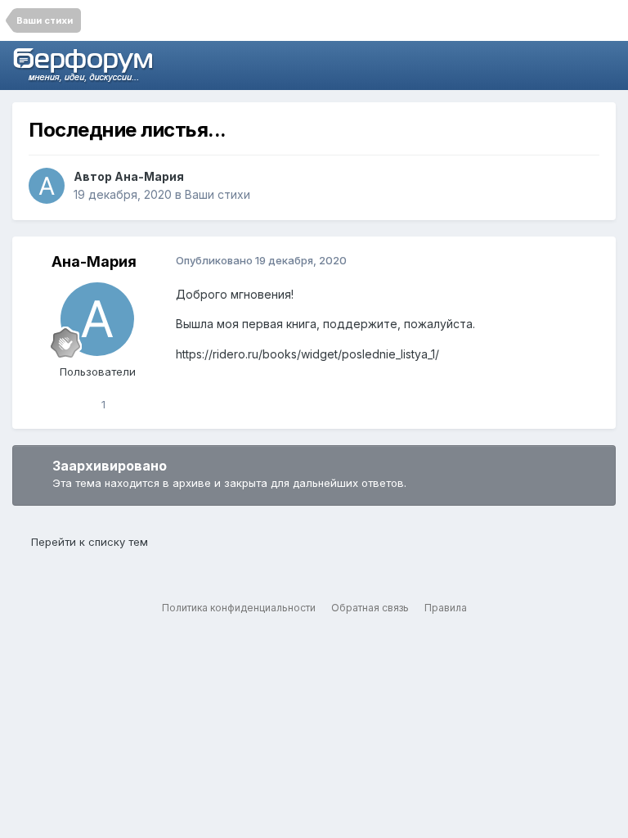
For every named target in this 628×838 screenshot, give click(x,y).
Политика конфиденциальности (239, 607)
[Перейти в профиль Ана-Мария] (47, 186)
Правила (445, 607)
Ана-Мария (149, 176)
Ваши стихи (217, 194)
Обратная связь (370, 607)
